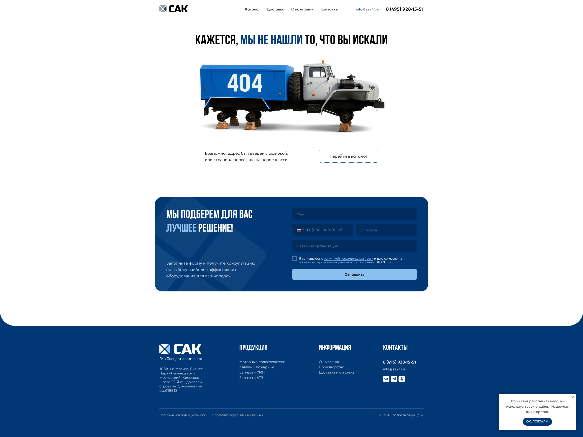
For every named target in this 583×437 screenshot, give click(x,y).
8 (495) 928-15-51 (399, 362)
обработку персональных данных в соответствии (336, 262)
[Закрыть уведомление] (572, 397)
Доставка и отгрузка (337, 372)
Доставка (275, 9)
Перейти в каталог (349, 156)
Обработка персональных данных (237, 415)
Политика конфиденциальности (183, 415)
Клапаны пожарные (256, 367)
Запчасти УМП (252, 372)
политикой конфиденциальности (348, 258)
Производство (331, 367)
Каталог (252, 9)
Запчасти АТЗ (251, 378)
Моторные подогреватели (262, 362)
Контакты (329, 9)
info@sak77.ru (367, 9)
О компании (302, 9)
